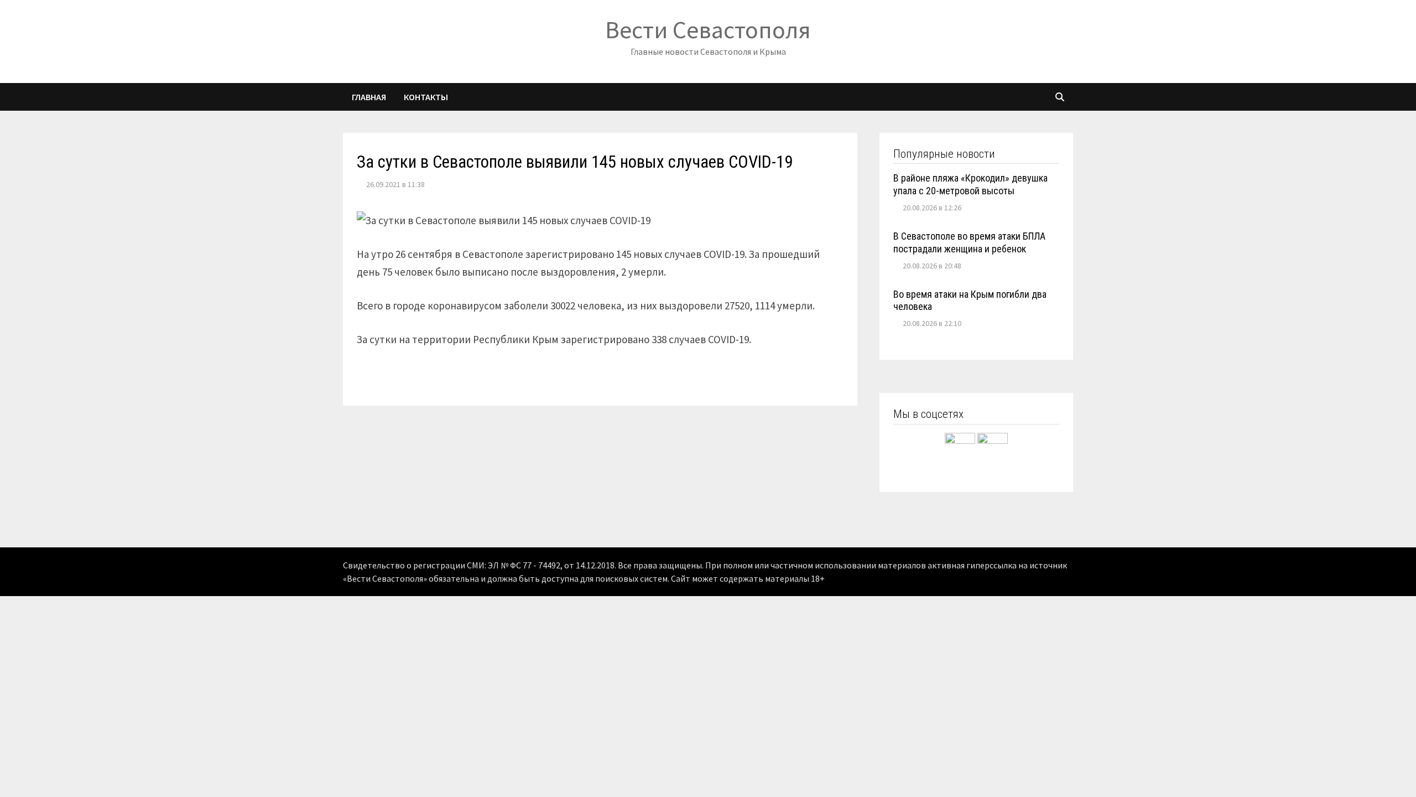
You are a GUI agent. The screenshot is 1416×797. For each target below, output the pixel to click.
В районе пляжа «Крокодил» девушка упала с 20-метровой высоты (970, 184)
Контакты (426, 96)
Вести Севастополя (708, 29)
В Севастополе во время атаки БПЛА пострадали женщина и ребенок (969, 242)
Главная (369, 96)
